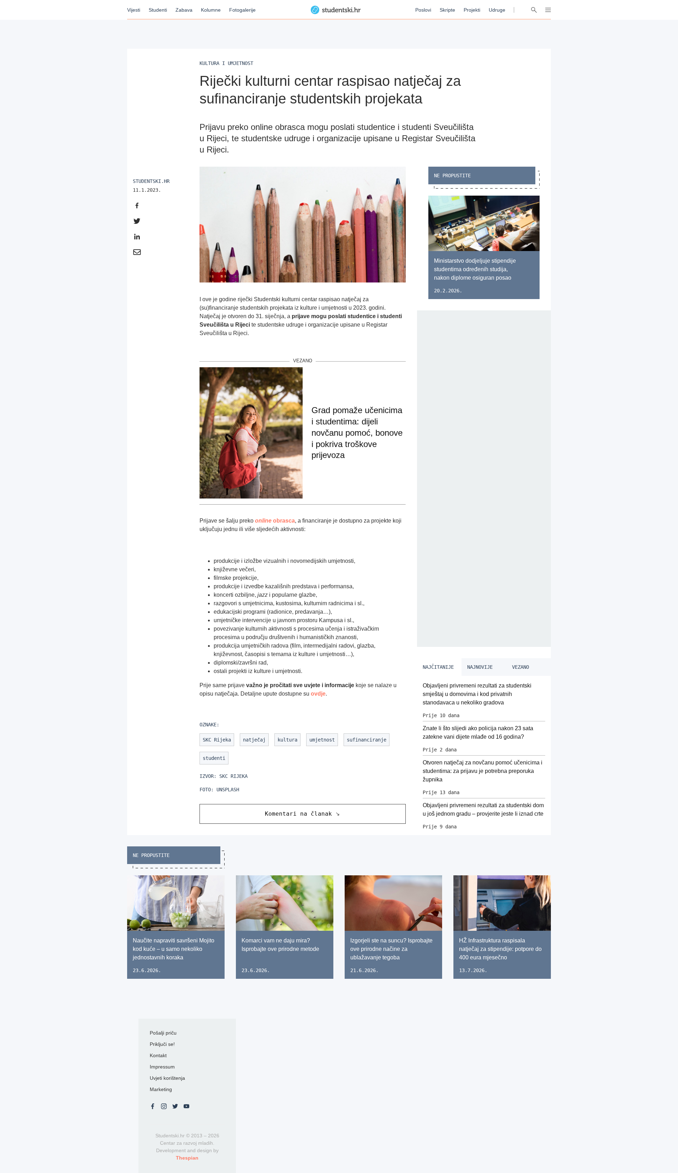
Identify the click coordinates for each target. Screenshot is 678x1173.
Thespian (187, 1158)
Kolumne (211, 10)
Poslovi (423, 10)
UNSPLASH (227, 789)
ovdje (318, 694)
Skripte (447, 10)
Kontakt (158, 1055)
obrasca (275, 521)
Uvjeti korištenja (167, 1078)
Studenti (158, 10)
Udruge (497, 10)
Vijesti (133, 10)
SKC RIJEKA (233, 776)
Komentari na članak (298, 813)
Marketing (161, 1089)
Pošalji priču (163, 1033)
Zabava (184, 10)
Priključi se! (162, 1044)
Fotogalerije (242, 10)
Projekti (472, 10)
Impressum (162, 1067)
